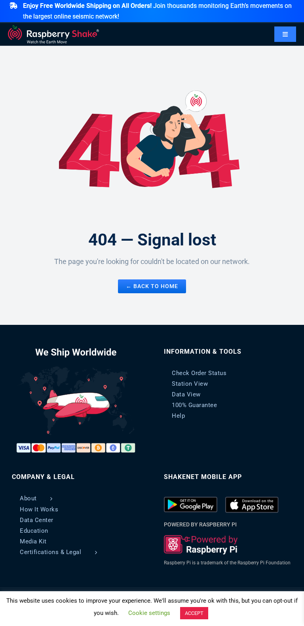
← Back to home (152, 286)
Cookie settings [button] (149, 613)
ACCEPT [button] (194, 613)
